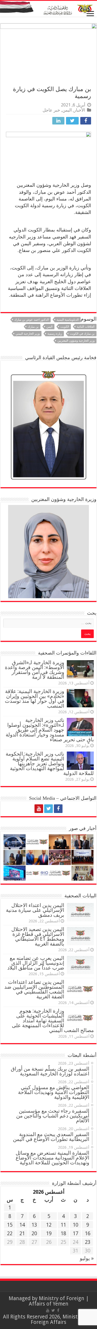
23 (87, 1242)
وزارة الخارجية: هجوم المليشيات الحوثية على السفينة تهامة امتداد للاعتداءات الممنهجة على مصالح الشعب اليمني (53, 1020)
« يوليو (87, 1258)
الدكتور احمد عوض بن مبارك (31, 319)
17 (75, 1233)
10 (75, 1225)
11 (63, 1225)
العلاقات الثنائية (86, 326)
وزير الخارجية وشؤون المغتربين (76, 340)
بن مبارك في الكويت (82, 333)
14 (22, 1225)
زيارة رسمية (54, 333)
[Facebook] (58, 808)
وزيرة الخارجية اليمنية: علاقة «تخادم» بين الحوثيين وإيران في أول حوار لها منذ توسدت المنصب (34, 698)
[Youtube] (38, 808)
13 (34, 1225)
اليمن (67, 110)
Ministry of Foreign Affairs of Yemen (56, 1301)
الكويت (64, 326)
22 (9, 1233)
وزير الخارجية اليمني (28, 333)
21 (22, 1233)
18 (63, 1233)
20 (34, 1233)
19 (48, 1233)
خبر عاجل (51, 110)
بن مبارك (33, 326)
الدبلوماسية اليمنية (68, 319)
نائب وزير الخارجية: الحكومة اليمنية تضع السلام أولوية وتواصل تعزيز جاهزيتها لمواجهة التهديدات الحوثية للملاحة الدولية (50, 763)
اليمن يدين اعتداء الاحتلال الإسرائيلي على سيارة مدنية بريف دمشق (35, 910)
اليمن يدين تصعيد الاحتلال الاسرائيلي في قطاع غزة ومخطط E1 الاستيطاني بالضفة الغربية (37, 936)
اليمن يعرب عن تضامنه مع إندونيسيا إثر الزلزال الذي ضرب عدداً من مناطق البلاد (35, 963)
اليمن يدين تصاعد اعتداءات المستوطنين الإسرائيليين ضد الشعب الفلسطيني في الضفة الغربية (34, 989)
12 (48, 1225)
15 (9, 1225)
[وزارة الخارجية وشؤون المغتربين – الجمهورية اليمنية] (48, 9)
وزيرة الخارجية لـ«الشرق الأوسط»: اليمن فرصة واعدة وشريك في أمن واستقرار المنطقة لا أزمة (34, 669)
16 (87, 1233)
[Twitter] (48, 808)
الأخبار (79, 110)
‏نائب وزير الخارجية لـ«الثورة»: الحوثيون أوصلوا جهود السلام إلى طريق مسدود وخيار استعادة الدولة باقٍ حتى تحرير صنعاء (50, 730)
